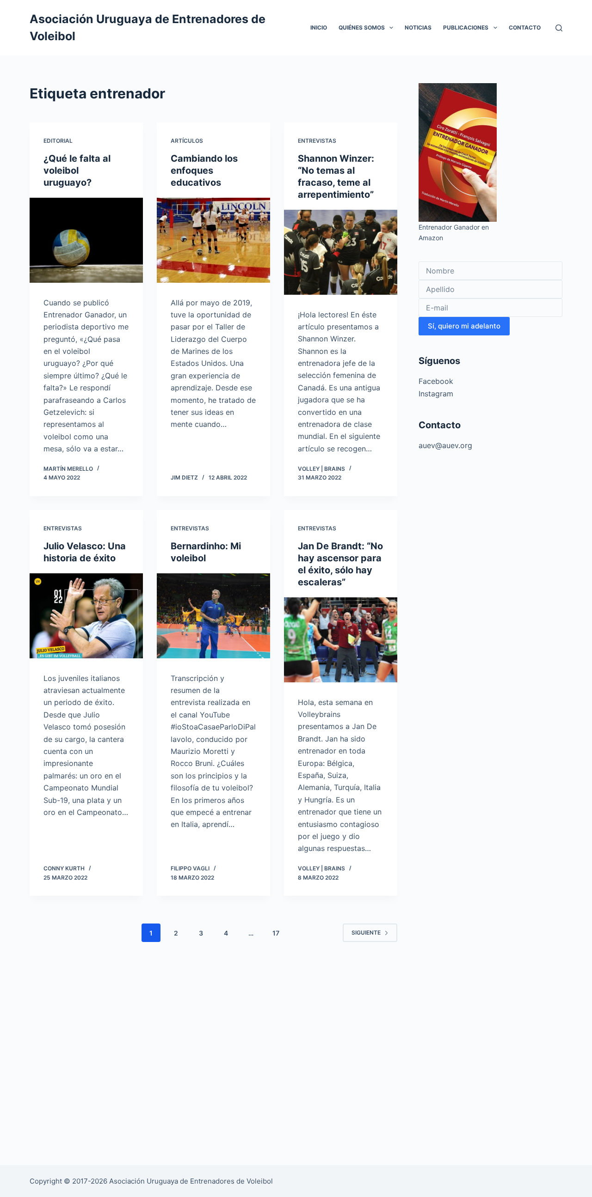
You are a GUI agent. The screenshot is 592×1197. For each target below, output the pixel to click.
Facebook (436, 381)
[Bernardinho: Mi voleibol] (213, 615)
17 (275, 933)
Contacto (525, 27)
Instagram (436, 393)
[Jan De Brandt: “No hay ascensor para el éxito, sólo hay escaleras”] (340, 639)
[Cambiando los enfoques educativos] (213, 240)
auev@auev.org (445, 445)
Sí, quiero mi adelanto (464, 326)
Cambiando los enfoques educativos (204, 170)
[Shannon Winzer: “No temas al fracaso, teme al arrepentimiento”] (340, 252)
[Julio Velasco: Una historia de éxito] (86, 615)
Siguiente (366, 932)
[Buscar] (558, 27)
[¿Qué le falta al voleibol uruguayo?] (86, 240)
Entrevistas (317, 140)
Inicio (318, 27)
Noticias (418, 27)
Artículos (187, 140)
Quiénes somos (362, 27)
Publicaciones (465, 27)
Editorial (58, 140)
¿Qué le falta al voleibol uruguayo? (77, 170)
